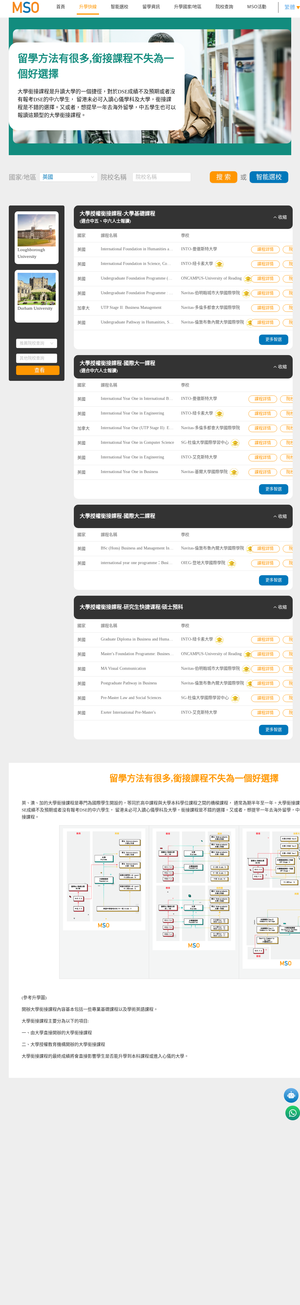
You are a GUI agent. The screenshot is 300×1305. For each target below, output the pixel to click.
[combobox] (68, 177)
